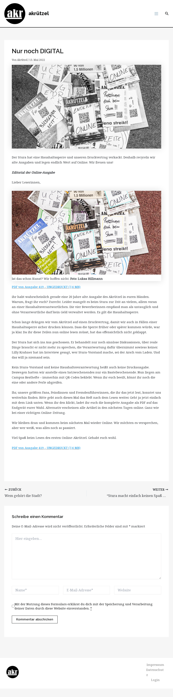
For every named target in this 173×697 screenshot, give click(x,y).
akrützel (38, 13)
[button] (167, 13)
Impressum (155, 664)
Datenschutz (155, 672)
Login (155, 680)
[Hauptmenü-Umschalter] (156, 13)
